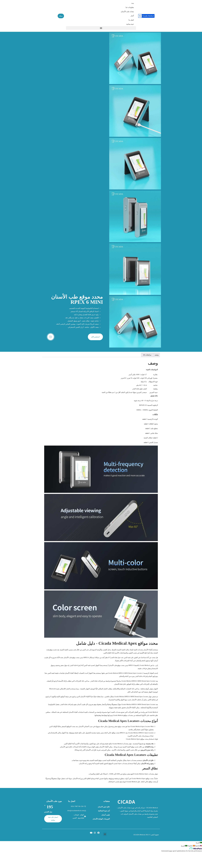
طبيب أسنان (106, 815)
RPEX (86, 657)
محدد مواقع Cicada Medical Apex (142, 778)
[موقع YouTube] (91, 832)
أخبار (132, 16)
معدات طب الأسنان (127, 11)
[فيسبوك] (98, 832)
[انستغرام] (94, 832)
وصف (156, 355)
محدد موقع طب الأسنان (71, 657)
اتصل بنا (131, 20)
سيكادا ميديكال (94, 657)
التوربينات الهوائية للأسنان (101, 819)
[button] (101, 28)
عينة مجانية (130, 24)
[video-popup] (50, 337)
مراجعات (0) (147, 355)
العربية (198, 842)
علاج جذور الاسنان (104, 807)
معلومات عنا (130, 7)
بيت (132, 3)
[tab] (156, 355)
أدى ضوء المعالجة (104, 811)
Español (193, 846)
